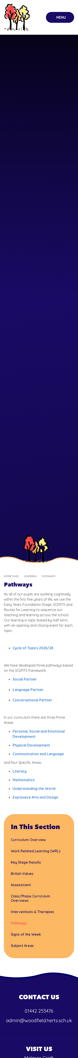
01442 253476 (39, 1011)
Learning (30, 576)
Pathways (48, 576)
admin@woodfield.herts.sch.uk (39, 1020)
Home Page (11, 576)
